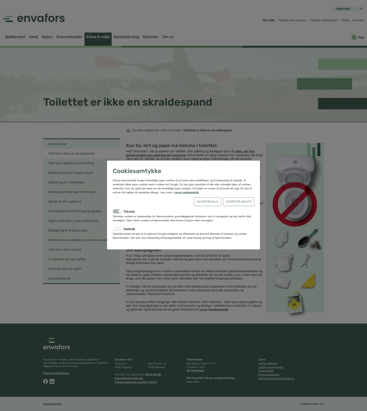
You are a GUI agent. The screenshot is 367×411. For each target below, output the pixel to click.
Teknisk (129, 211)
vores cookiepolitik (186, 192)
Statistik (129, 229)
